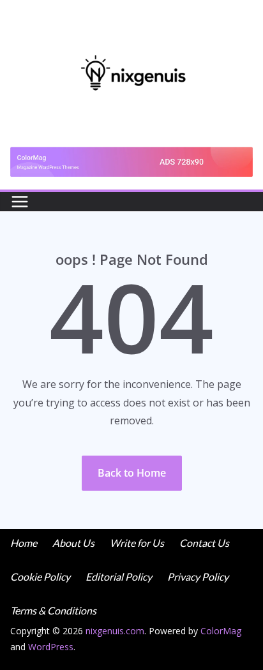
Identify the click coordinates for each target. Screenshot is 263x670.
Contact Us (204, 543)
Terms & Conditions (53, 610)
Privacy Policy (198, 576)
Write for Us (137, 543)
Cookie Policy (40, 576)
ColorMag (220, 631)
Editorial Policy (119, 576)
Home (23, 543)
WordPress (50, 647)
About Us (73, 543)
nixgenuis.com (115, 631)
